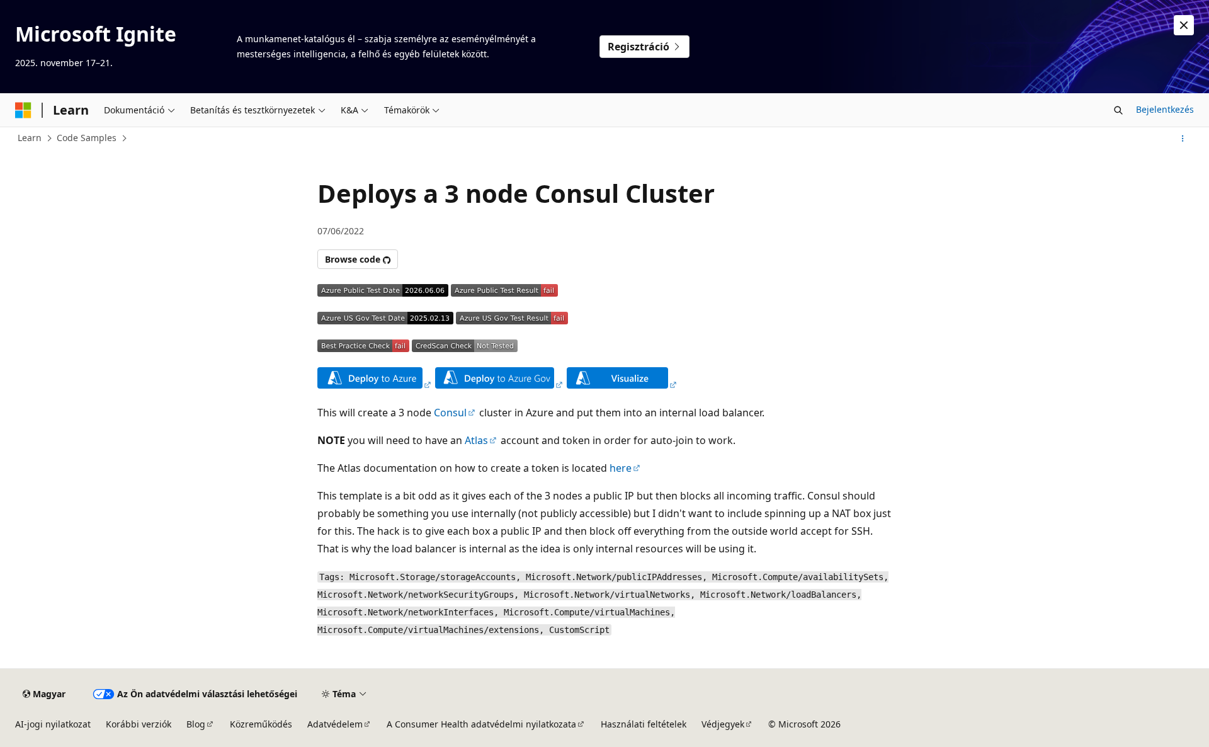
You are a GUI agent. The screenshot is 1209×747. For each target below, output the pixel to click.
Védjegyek (722, 724)
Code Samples (86, 138)
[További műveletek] (1183, 138)
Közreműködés (261, 724)
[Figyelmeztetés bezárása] (1184, 25)
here (621, 468)
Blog (195, 724)
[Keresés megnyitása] (1118, 110)
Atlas (476, 440)
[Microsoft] (23, 110)
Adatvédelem (335, 724)
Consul (450, 412)
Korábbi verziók (138, 724)
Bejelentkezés (1165, 109)
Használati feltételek (643, 724)
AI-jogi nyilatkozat (53, 724)
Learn (30, 138)
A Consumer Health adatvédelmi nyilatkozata (481, 724)
